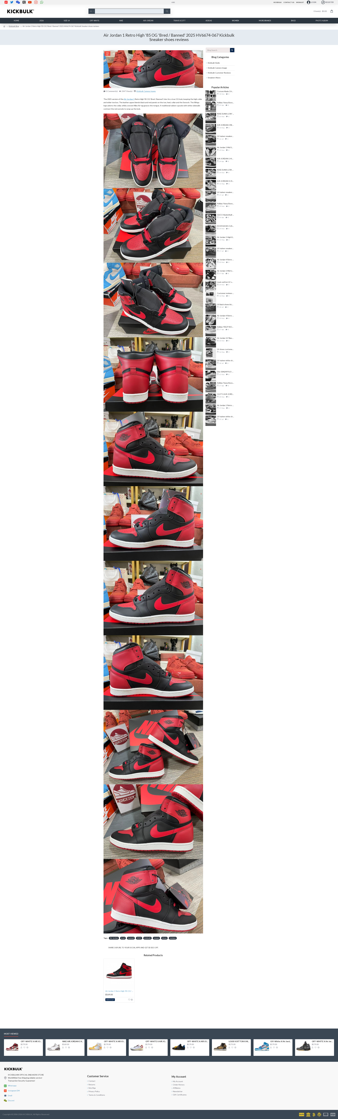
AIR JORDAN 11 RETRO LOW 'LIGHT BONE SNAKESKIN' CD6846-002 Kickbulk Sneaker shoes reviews (225, 181)
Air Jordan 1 (129, 99)
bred (123, 938)
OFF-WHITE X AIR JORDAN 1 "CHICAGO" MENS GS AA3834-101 (31, 1041)
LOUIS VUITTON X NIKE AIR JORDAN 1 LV (239, 1041)
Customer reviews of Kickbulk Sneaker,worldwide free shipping (225, 293)
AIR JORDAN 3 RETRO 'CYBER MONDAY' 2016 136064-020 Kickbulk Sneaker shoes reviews (225, 125)
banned (131, 938)
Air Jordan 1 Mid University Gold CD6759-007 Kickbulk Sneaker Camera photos (225, 271)
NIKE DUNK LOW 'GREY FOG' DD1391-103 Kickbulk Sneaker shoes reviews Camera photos (225, 114)
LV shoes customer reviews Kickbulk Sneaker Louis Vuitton (225, 349)
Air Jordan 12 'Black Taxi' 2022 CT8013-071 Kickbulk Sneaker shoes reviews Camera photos (225, 338)
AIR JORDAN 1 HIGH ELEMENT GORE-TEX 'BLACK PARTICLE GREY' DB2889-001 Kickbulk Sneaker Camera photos (225, 159)
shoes (164, 938)
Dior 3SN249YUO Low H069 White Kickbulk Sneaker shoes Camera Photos (225, 372)
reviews (173, 938)
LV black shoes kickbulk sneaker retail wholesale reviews (225, 304)
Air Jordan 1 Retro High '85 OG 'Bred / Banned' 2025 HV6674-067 (119, 991)
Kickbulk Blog (14, 26)
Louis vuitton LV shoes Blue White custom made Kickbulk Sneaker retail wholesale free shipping (225, 282)
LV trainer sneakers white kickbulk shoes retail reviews (225, 136)
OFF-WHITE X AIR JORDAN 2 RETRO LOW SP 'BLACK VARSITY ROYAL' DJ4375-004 (197, 1041)
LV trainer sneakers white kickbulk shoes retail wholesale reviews (225, 248)
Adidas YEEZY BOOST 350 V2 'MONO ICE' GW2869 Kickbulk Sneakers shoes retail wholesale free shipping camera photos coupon (225, 327)
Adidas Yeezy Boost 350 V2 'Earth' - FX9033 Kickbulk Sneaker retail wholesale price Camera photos (225, 103)
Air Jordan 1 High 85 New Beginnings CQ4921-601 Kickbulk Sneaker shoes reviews (225, 237)
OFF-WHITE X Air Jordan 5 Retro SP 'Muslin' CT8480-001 (322, 1041)
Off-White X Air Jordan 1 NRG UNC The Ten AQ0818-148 (281, 1041)
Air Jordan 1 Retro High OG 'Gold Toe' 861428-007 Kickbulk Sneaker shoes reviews (225, 405)
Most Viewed (11, 1033)
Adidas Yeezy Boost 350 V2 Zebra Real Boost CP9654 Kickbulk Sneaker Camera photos (225, 204)
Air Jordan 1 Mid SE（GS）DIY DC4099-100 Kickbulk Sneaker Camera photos (225, 147)
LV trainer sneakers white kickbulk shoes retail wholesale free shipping (225, 192)
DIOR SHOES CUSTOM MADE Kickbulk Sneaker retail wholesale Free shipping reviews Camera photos (225, 226)
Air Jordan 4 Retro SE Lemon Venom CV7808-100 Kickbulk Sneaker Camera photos (225, 316)
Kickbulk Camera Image (146, 91)
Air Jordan (114, 938)
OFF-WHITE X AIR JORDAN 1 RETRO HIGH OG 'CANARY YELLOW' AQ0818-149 (114, 1041)
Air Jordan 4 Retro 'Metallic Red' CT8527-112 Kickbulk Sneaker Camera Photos (225, 260)
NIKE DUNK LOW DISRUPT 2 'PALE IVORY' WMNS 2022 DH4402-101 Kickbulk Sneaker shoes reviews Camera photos (225, 170)
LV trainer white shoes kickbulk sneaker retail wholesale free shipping (225, 416)
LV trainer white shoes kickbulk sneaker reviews (225, 360)
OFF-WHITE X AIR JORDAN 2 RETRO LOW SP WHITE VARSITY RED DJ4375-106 (156, 1041)
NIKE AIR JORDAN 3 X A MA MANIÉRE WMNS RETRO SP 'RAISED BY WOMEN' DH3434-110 (73, 1041)
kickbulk (147, 938)
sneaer (156, 938)
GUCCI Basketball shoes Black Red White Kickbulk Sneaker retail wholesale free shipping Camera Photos (225, 215)
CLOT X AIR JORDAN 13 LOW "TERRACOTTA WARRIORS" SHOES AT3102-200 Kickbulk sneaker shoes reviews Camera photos (225, 394)
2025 (139, 938)
